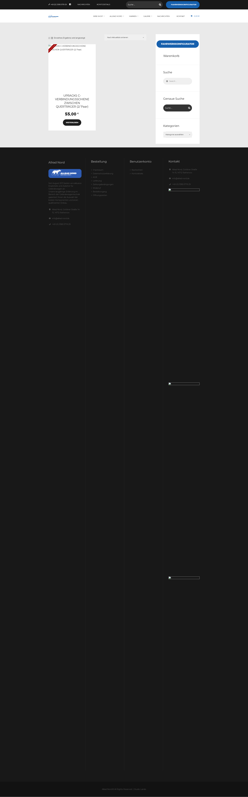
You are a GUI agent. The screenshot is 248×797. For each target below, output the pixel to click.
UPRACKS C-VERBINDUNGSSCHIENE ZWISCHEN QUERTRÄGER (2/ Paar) (72, 101)
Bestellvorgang (100, 191)
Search (166, 81)
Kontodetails (137, 173)
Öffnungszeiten (100, 195)
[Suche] (160, 4)
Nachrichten (137, 170)
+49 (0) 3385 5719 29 (61, 224)
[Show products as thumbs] (49, 38)
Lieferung (97, 181)
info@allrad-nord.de (60, 218)
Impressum (98, 170)
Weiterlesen (72, 122)
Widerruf (97, 188)
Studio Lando (140, 789)
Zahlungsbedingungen (103, 184)
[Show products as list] (52, 38)
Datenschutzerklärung (103, 173)
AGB (95, 177)
